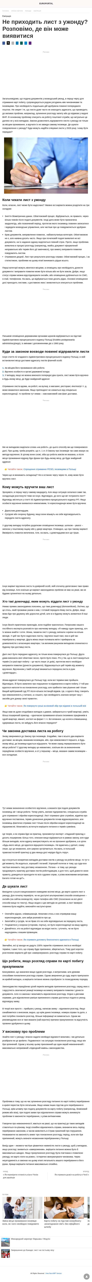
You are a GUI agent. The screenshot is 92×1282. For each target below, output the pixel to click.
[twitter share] (8, 43)
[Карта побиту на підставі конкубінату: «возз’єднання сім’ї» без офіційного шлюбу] (64, 1208)
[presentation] (86, 1216)
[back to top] (87, 1277)
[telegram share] (25, 43)
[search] (88, 3)
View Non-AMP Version (53, 1273)
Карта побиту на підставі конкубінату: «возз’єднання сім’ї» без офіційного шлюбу (63, 1224)
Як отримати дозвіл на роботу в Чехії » (72, 1175)
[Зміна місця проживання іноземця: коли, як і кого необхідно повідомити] (22, 1208)
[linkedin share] (17, 43)
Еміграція (37, 11)
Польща (28, 11)
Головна (5, 11)
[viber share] (30, 43)
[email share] (13, 43)
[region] (46, 72)
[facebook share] (3, 43)
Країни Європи (17, 11)
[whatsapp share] (21, 43)
